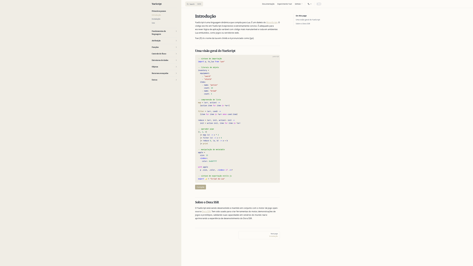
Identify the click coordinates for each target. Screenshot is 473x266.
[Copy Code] (275, 58)
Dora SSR (206, 211)
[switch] (318, 4)
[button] (164, 11)
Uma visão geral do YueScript (308, 19)
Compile (200, 187)
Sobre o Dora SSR (303, 23)
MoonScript (271, 22)
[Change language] (309, 4)
